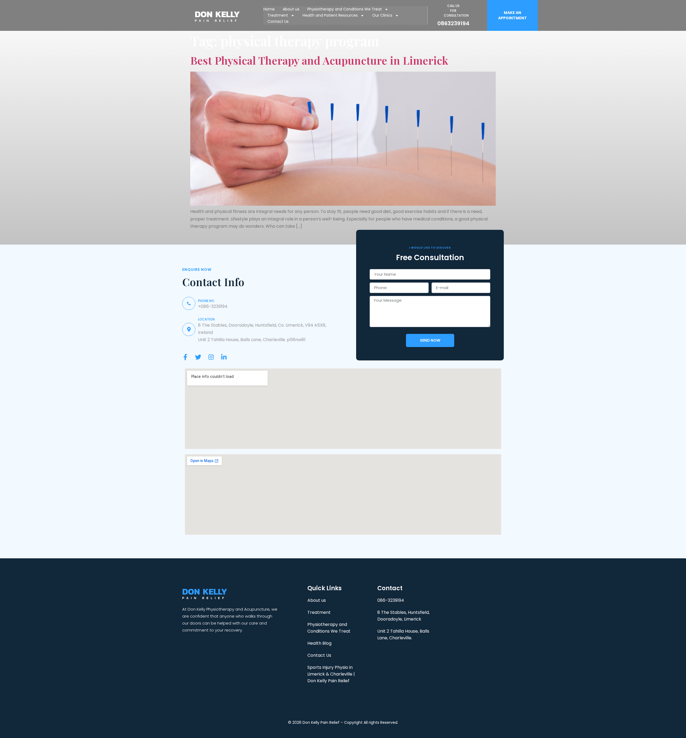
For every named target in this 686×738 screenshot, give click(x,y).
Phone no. (206, 300)
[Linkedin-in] (224, 357)
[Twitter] (198, 357)
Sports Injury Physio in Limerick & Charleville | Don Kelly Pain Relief (331, 674)
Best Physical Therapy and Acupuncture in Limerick (319, 60)
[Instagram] (211, 357)
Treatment (277, 15)
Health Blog (319, 643)
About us (291, 9)
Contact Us (278, 21)
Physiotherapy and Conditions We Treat (344, 9)
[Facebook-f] (185, 357)
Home (269, 9)
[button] (512, 15)
